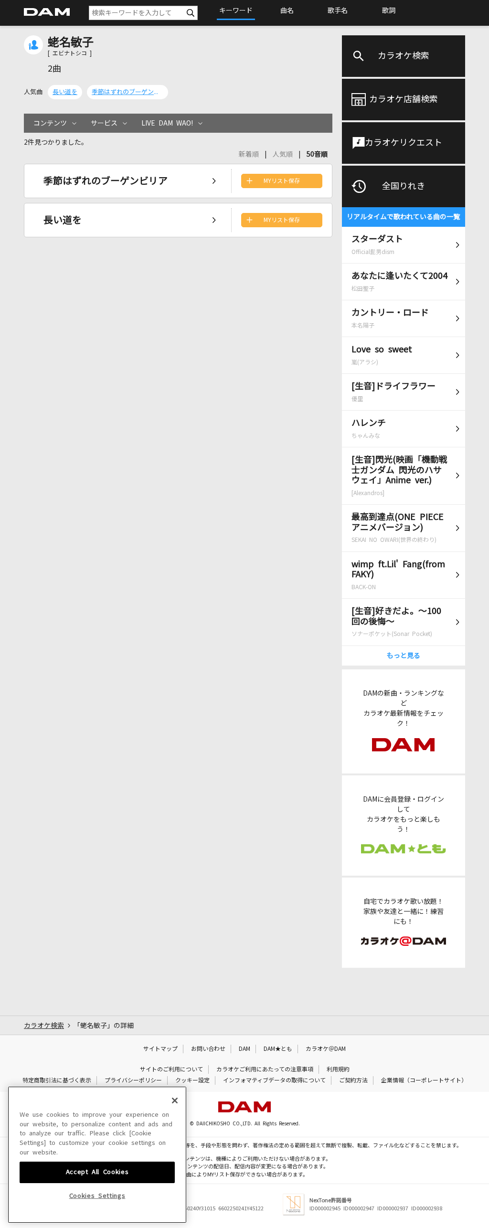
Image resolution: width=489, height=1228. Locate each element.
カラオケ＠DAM (326, 1049)
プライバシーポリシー (133, 1080)
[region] (97, 1154)
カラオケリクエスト (403, 142)
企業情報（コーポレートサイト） (424, 1080)
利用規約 (338, 1069)
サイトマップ (160, 1049)
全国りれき (403, 186)
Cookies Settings (97, 1196)
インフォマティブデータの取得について (274, 1080)
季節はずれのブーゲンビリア (127, 92)
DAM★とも (278, 1049)
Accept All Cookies (97, 1172)
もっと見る (403, 655)
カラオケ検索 (403, 56)
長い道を (65, 92)
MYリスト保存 (282, 181)
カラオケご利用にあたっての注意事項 (264, 1069)
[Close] (174, 1100)
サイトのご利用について (171, 1069)
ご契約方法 (353, 1080)
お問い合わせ (208, 1049)
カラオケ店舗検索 (403, 99)
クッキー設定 (192, 1080)
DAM (244, 1049)
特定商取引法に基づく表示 (56, 1080)
